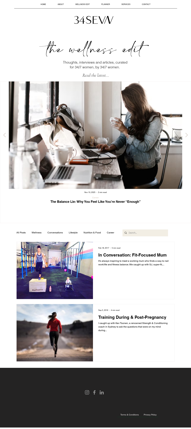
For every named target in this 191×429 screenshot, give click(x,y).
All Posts (21, 232)
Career (95, 197)
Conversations (55, 232)
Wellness (36, 232)
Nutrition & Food (92, 232)
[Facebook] (94, 392)
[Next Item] (186, 135)
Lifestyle (73, 232)
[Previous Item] (4, 135)
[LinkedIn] (102, 392)
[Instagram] (87, 392)
